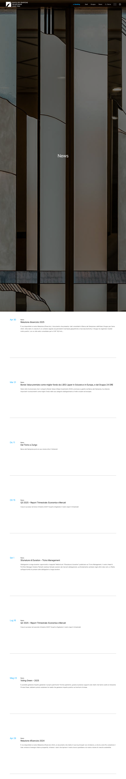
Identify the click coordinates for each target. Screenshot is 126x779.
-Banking (76, 4)
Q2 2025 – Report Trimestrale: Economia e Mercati (43, 623)
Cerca (109, 4)
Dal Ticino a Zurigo (28, 445)
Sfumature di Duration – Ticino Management (40, 560)
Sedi (86, 4)
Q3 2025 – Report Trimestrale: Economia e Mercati (43, 502)
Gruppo (93, 4)
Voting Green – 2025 (29, 680)
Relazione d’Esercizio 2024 (32, 741)
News (100, 4)
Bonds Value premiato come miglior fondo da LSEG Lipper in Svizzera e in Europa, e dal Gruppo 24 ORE (66, 385)
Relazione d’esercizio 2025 (32, 322)
